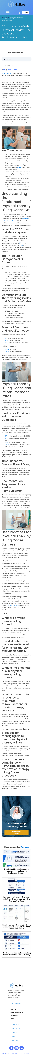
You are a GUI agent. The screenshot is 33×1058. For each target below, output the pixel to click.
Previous (10, 69)
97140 (19, 167)
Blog (4, 69)
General (7, 17)
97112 (6, 342)
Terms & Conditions (16, 1012)
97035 (21, 245)
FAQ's (12, 1018)
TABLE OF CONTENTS (15, 53)
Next (15, 69)
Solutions (15, 1025)
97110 (21, 165)
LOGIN (26, 12)
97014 (7, 352)
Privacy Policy (14, 1015)
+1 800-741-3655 (13, 605)
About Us (13, 1009)
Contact (15, 1040)
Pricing (14, 1032)
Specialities (16, 1028)
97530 (7, 445)
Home (3, 17)
